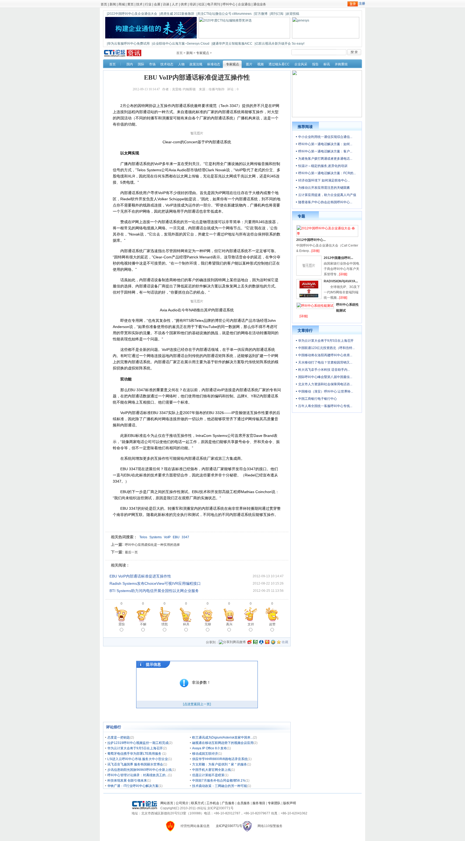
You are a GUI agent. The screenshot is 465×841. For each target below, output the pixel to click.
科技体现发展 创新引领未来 (127, 780)
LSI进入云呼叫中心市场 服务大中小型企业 (137, 759)
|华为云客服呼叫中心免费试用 (128, 43)
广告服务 (228, 803)
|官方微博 (260, 14)
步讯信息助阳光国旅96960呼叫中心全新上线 (139, 770)
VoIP (167, 537)
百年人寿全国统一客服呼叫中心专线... (325, 406)
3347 (185, 537)
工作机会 (212, 803)
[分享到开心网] (267, 642)
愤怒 (164, 624)
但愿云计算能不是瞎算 (208, 775)
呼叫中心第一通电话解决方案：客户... (325, 151)
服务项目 (258, 803)
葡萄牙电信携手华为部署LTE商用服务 (134, 754)
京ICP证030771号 (229, 826)
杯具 (186, 624)
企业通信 (244, 4)
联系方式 (197, 803)
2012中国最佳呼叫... (338, 258)
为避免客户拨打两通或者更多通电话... (325, 159)
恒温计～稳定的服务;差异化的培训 (322, 166)
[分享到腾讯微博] (232, 642)
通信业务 (259, 4)
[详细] (315, 251)
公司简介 (182, 803)
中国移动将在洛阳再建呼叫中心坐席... (325, 355)
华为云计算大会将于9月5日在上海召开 (135, 748)
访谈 (166, 4)
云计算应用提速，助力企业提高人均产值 (327, 195)
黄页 (130, 4)
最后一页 (131, 552)
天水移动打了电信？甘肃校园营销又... (325, 362)
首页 (104, 4)
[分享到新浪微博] (249, 642)
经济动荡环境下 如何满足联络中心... (324, 180)
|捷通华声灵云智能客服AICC (232, 43)
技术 (139, 4)
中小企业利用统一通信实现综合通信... (325, 137)
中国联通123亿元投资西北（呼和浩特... (326, 348)
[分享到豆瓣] (255, 642)
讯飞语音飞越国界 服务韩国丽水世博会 (135, 764)
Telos (143, 537)
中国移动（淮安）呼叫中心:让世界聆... (325, 391)
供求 (184, 4)
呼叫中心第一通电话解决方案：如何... (325, 144)
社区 (201, 4)
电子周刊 (213, 4)
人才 (175, 4)
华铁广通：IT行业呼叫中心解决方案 (132, 786)
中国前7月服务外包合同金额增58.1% (218, 780)
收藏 (285, 642)
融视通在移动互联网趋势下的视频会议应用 (222, 743)
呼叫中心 (229, 4)
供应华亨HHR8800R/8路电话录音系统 (220, 759)
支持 (251, 624)
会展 (157, 4)
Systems (155, 537)
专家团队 (274, 803)
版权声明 (289, 803)
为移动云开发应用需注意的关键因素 (324, 188)
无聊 (208, 624)
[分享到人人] (261, 642)
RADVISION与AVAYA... (341, 281)
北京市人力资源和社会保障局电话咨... (325, 384)
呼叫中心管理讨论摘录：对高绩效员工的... (137, 775)
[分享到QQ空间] (273, 642)
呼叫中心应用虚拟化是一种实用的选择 (152, 545)
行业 (148, 4)
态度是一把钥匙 (118, 737)
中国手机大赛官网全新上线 (211, 770)
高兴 (229, 624)
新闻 (113, 4)
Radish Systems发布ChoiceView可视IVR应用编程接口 (155, 583)
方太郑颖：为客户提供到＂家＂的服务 (219, 764)
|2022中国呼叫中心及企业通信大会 (132, 14)
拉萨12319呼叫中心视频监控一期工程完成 (137, 743)
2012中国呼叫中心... (311, 240)
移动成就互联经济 (205, 754)
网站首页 (166, 803)
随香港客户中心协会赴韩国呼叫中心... (325, 202)
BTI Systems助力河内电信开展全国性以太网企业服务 (154, 591)
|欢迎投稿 (292, 14)
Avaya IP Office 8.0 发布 (209, 748)
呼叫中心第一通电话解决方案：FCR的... (327, 173)
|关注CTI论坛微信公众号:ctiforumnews (224, 14)
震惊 (121, 624)
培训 (192, 4)
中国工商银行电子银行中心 (317, 399)
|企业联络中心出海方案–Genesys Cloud (180, 43)
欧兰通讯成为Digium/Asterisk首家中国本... (222, 737)
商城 (121, 4)
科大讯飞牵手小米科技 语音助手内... (324, 370)
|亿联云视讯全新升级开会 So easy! (279, 43)
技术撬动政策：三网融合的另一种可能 (219, 786)
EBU (176, 537)
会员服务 (243, 803)
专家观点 (202, 53)
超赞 (272, 624)
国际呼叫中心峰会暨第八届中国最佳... (325, 377)
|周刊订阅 (276, 14)
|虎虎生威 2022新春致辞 (176, 14)
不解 (143, 624)
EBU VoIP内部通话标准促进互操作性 (140, 576)
